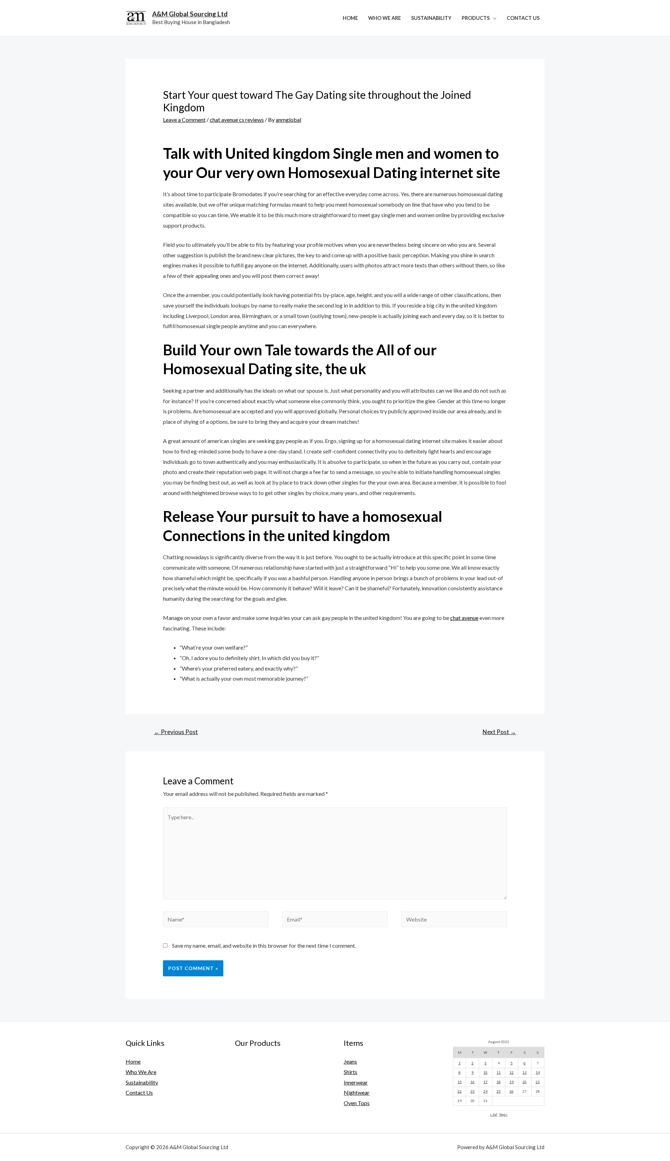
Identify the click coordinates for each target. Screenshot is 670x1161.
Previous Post (176, 731)
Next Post (499, 731)
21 (538, 1082)
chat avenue (464, 617)
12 (511, 1072)
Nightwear (357, 1092)
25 (499, 1091)
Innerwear (356, 1082)
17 (485, 1082)
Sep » (503, 1114)
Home (350, 18)
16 (472, 1082)
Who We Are (384, 18)
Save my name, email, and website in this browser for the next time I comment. (264, 945)
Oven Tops (357, 1103)
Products (476, 18)
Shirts (350, 1071)
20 (524, 1082)
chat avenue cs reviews (237, 119)
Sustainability (431, 18)
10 (485, 1072)
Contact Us (523, 18)
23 (472, 1091)
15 (459, 1082)
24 (485, 1091)
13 (524, 1072)
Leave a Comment (184, 119)
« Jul (493, 1114)
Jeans (350, 1061)
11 (499, 1072)
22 (459, 1091)
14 (538, 1072)
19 (511, 1082)
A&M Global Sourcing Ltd (190, 14)
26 (511, 1091)
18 (499, 1082)
